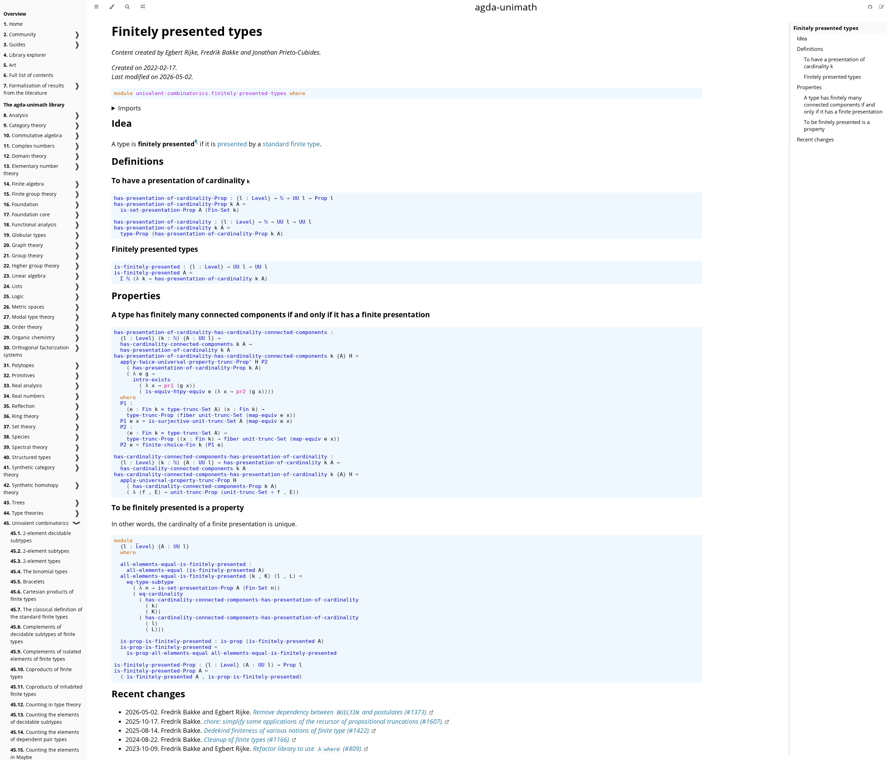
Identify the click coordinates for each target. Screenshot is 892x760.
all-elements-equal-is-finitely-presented (183, 564)
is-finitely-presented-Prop (154, 665)
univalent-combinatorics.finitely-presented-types (211, 93)
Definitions (810, 48)
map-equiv (263, 415)
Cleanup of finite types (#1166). (247, 739)
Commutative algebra (32, 135)
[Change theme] (112, 7)
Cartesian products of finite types (42, 595)
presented (232, 144)
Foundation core (26, 214)
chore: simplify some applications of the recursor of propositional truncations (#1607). (324, 721)
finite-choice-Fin (168, 445)
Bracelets (27, 581)
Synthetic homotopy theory (30, 489)
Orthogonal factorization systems (36, 351)
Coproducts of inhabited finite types (46, 690)
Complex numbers (29, 145)
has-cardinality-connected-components (176, 344)
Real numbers (24, 396)
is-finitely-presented (147, 267)
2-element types (35, 561)
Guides (14, 44)
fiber (187, 415)
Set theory (19, 426)
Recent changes (815, 139)
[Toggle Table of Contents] (96, 7)
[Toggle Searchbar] (127, 7)
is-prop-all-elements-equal (167, 653)
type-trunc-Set (189, 409)
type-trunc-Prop (150, 415)
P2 (264, 362)
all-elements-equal (154, 570)
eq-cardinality (161, 594)
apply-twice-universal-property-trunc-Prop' (186, 362)
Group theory (23, 255)
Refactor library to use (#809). (308, 748)
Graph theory (23, 245)
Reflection (19, 406)
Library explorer (24, 55)
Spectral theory (25, 447)
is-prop (232, 641)
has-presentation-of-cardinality (162, 222)
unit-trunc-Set (221, 415)
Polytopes (18, 365)
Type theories (23, 513)
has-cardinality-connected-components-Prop (197, 486)
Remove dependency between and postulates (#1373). (340, 712)
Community (19, 34)
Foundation (20, 204)
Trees (14, 502)
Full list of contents (28, 75)
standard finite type (291, 144)
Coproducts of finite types (41, 673)
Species (16, 436)
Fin (147, 409)
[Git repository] (870, 6)
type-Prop (134, 233)
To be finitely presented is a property (837, 125)
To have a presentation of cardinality (181, 180)
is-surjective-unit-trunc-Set (192, 421)
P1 (123, 403)
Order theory (22, 327)
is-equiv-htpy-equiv (175, 391)
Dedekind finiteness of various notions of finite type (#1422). (287, 730)
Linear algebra (24, 275)
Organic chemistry (29, 337)
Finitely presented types (825, 27)
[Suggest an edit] (881, 6)
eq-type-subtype (150, 582)
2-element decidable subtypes (40, 537)
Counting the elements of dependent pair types (44, 736)
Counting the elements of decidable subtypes (44, 718)
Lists (12, 286)
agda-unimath (506, 6)
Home (13, 24)
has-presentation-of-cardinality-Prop (170, 198)
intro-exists (151, 379)
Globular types (24, 235)
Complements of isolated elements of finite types (45, 655)
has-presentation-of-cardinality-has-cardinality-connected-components (220, 332)
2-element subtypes (39, 551)
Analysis (15, 115)
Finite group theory (29, 194)
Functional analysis (29, 224)
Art (9, 65)
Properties (809, 87)
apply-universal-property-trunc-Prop (175, 480)
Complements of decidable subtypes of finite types (42, 634)
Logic (13, 296)
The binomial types (39, 571)
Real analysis (22, 385)
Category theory (24, 125)
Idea (802, 38)
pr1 (169, 385)
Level (260, 198)
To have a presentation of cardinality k (834, 63)
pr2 (241, 391)
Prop (321, 198)
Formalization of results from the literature (33, 89)
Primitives (19, 375)
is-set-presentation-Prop (157, 210)
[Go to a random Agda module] (143, 7)
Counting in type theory (45, 704)
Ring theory (21, 416)
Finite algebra (23, 183)
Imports (129, 108)
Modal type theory (28, 316)
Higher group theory (31, 265)
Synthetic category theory (29, 471)
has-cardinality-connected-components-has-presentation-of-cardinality (220, 456)
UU (296, 198)
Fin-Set (219, 210)
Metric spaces (23, 306)
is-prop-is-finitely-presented (165, 641)
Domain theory (24, 156)
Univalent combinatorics (36, 523)
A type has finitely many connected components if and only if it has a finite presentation (843, 104)
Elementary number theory (31, 170)
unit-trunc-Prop (193, 492)
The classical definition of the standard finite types (46, 613)
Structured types (27, 457)
